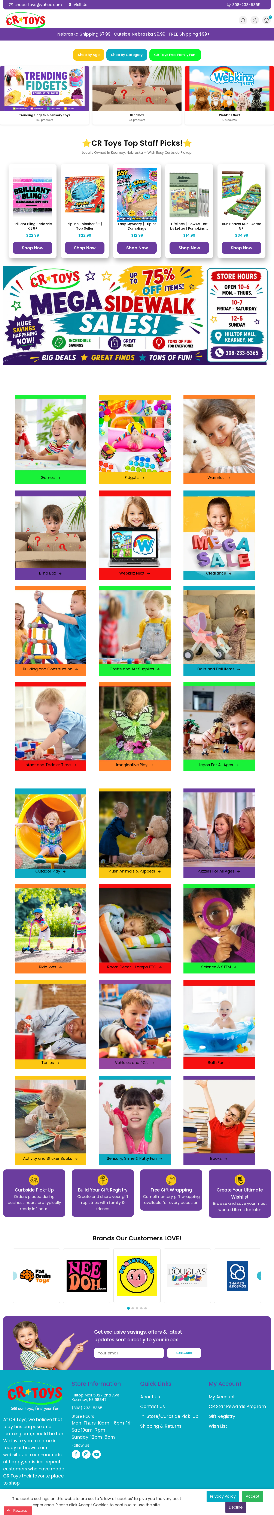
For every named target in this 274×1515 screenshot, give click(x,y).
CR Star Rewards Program (237, 1406)
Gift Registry (222, 1416)
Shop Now (32, 248)
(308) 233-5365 (87, 1408)
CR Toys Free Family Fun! (175, 54)
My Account (222, 1397)
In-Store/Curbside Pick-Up (169, 1416)
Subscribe (184, 1353)
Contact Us (152, 1406)
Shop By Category (127, 54)
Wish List (218, 1426)
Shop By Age (89, 54)
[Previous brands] (13, 1275)
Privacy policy (223, 1496)
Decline (236, 1507)
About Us (150, 1397)
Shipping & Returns (161, 1426)
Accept (252, 1496)
